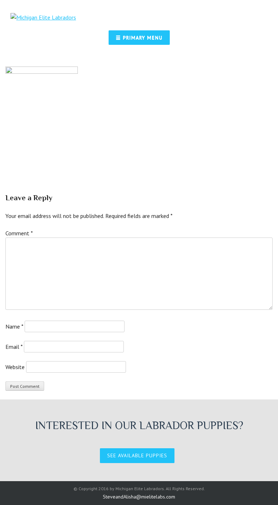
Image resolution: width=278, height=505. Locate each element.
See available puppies (137, 455)
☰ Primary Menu (139, 37)
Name (14, 326)
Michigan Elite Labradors (139, 488)
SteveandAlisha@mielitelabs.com (139, 496)
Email (13, 346)
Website (15, 367)
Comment (19, 233)
